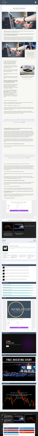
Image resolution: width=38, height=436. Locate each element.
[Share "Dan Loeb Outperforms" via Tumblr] (13, 220)
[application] (19, 343)
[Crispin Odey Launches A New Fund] (31, 255)
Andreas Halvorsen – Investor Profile (7, 294)
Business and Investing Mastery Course (19, 234)
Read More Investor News (30, 226)
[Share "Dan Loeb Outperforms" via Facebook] (9, 220)
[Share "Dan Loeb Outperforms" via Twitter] (10, 220)
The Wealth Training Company (16, 9)
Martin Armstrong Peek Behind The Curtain (14, 257)
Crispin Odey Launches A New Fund (31, 257)
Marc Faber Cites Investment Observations (6, 257)
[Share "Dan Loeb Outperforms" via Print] (22, 220)
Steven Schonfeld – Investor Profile (7, 289)
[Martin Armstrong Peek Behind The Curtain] (15, 255)
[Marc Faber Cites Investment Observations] (6, 255)
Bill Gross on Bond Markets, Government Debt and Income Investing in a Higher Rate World (8, 416)
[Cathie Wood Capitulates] (23, 255)
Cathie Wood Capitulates (22, 256)
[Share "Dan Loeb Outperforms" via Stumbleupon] (19, 220)
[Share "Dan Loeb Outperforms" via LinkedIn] (16, 220)
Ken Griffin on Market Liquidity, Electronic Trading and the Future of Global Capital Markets (8, 420)
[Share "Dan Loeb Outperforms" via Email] (21, 220)
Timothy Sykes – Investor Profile (7, 284)
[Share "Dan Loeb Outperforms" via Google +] (12, 220)
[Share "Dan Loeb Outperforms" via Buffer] (18, 220)
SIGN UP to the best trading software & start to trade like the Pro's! (8, 234)
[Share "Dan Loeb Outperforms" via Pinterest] (15, 220)
